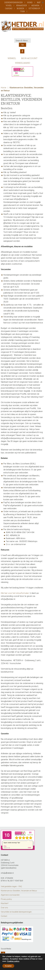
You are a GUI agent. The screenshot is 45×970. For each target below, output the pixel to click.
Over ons (4, 908)
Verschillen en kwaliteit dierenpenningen (16, 912)
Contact (4, 916)
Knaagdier (21, 5)
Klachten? (4, 903)
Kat (39, 2)
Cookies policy (13, 961)
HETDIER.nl (22, 26)
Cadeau (8, 8)
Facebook (22, 51)
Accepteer (8, 966)
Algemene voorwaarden (10, 895)
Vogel (9, 5)
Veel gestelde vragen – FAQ (11, 886)
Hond (29, 2)
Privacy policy (6, 899)
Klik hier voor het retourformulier (15, 593)
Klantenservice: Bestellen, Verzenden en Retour (19, 891)
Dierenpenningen (13, 2)
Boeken (20, 8)
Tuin (22, 11)
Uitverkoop (34, 8)
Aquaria (35, 5)
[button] (42, 2)
